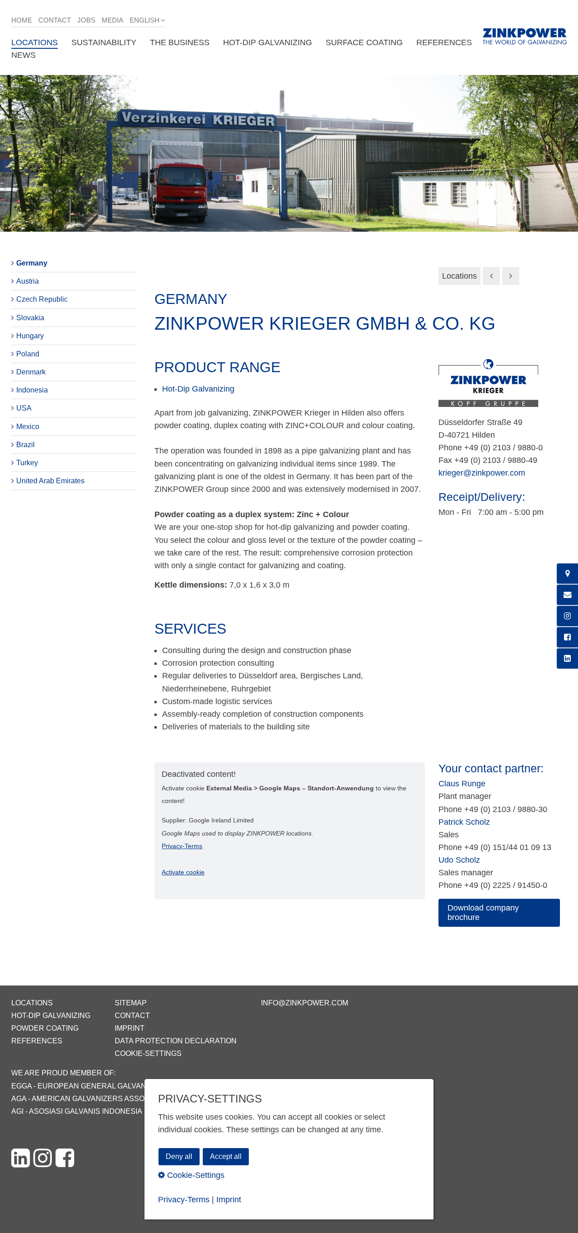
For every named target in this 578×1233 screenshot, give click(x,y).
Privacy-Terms (182, 846)
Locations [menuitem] (34, 42)
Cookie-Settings (148, 1053)
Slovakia (30, 318)
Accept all (226, 1156)
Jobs (86, 20)
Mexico (27, 426)
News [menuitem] (23, 55)
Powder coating (45, 1028)
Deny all (179, 1156)
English (144, 20)
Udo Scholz (459, 859)
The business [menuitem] (180, 42)
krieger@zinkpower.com (481, 472)
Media (112, 20)
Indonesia (32, 390)
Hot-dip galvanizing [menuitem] (267, 42)
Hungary (30, 336)
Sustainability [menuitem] (103, 42)
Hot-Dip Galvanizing (198, 388)
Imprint (129, 1028)
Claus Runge (461, 783)
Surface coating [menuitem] (364, 42)
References (36, 1041)
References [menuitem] (444, 42)
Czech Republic (42, 299)
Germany (31, 263)
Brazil (25, 444)
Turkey (27, 463)
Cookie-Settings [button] (194, 1174)
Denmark (31, 372)
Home (21, 20)
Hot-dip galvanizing (50, 1015)
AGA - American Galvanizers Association (92, 1098)
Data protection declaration (176, 1041)
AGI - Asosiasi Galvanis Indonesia (76, 1111)
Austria (27, 281)
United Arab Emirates (50, 481)
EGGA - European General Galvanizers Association (115, 1086)
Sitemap (131, 1003)
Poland (27, 354)
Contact (54, 20)
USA (24, 408)
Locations (459, 275)
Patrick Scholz (464, 822)
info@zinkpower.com (304, 1003)
